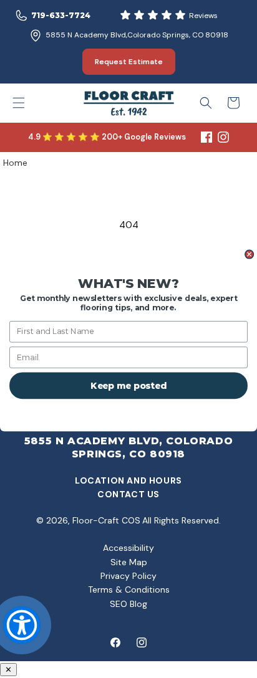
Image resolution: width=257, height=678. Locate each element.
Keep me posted (128, 385)
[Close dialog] (249, 254)
